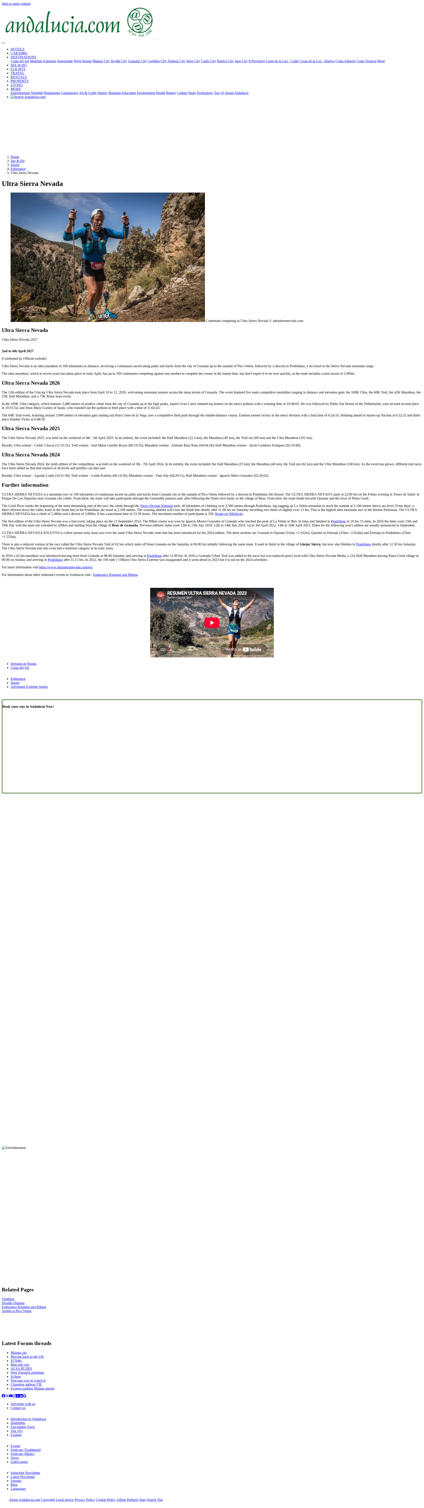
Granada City (137, 61)
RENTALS (19, 77)
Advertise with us (23, 1404)
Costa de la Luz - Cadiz (282, 61)
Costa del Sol (20, 61)
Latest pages (19, 1462)
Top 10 (219, 93)
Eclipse (16, 1376)
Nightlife (37, 93)
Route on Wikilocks (229, 514)
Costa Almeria (345, 61)
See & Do (18, 161)
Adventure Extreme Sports (29, 687)
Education (129, 93)
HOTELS (18, 49)
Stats (142, 1500)
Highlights (18, 1423)
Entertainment (20, 93)
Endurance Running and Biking (115, 575)
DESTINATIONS (23, 57)
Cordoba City (157, 61)
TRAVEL (18, 73)
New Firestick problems (27, 1372)
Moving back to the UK (27, 1357)
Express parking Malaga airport (32, 1388)
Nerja (77, 61)
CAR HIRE (19, 53)
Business (115, 93)
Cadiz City (208, 61)
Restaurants (52, 93)
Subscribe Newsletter (25, 1473)
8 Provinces (257, 61)
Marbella (36, 61)
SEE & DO (19, 65)
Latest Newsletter (23, 1477)
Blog (14, 1485)
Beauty (171, 93)
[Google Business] (24, 1396)
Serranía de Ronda (23, 664)
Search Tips (155, 1500)
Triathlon (8, 1299)
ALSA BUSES (21, 1368)
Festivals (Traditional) (26, 1450)
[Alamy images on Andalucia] (17, 1396)
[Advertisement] (212, 128)
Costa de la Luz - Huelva (317, 61)
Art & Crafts (88, 93)
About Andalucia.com (24, 1500)
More (381, 61)
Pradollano (338, 521)
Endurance (18, 169)
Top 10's (17, 1431)
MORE (16, 89)
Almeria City (176, 61)
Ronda (87, 61)
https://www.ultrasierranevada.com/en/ (66, 567)
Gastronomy (69, 93)
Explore (16, 1435)
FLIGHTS (18, 69)
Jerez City (193, 61)
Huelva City (225, 61)
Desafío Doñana (13, 1303)
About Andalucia (236, 93)
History (102, 93)
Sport (192, 93)
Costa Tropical (366, 61)
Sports (15, 165)
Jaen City (241, 61)
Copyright (48, 1500)
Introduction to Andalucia (28, 1419)
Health (160, 93)
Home (15, 157)
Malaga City (101, 61)
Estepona (49, 61)
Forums (16, 1481)
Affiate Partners (127, 1500)
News (15, 1458)
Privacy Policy (85, 1500)
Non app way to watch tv (28, 1380)
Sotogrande (65, 61)
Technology (205, 93)
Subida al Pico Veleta (16, 1311)
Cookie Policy (106, 1500)
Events (15, 1446)
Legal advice (65, 1500)
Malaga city (19, 1353)
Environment (146, 93)
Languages (18, 1489)
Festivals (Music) (22, 1454)
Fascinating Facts (23, 1427)
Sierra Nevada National (156, 506)
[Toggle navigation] (3, 43)
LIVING (17, 85)
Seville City (119, 61)
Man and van (20, 1364)
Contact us (18, 1408)
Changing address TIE (26, 1384)
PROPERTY (20, 81)
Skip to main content (16, 4)
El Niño (16, 1360)
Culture (182, 93)
